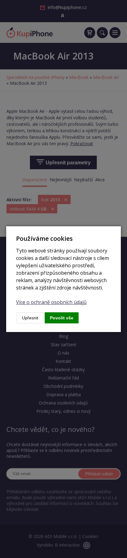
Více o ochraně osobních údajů (51, 302)
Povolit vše (61, 317)
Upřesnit (30, 317)
